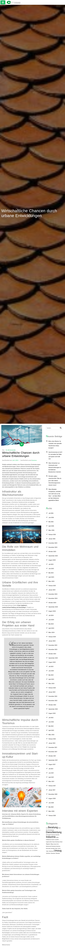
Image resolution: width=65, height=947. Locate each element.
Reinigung (54, 846)
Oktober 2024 (52, 602)
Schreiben (53, 848)
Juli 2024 (50, 615)
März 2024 (51, 632)
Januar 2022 (51, 743)
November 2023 (52, 649)
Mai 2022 (50, 726)
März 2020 (51, 811)
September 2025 (53, 556)
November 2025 (52, 547)
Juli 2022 (50, 717)
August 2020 (52, 798)
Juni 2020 (51, 803)
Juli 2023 (50, 666)
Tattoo (47, 851)
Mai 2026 (50, 522)
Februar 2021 (52, 785)
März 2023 (51, 683)
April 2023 (51, 679)
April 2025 (51, 577)
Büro (47, 830)
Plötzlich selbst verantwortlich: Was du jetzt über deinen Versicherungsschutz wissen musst (54, 480)
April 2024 (51, 628)
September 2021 (53, 760)
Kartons (52, 839)
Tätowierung (51, 851)
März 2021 (51, 781)
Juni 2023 (51, 671)
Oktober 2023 (52, 653)
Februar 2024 (52, 636)
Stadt (56, 848)
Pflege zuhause (54, 844)
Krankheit (57, 839)
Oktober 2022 (52, 705)
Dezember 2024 (52, 594)
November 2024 (52, 598)
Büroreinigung (51, 830)
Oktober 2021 (52, 756)
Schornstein (48, 848)
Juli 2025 (50, 564)
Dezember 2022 (52, 696)
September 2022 (53, 709)
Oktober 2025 (52, 551)
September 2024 (53, 607)
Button (59, 827)
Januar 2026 (51, 539)
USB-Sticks (48, 853)
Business (34, 460)
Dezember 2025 (52, 543)
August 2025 (52, 560)
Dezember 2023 (52, 645)
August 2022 (52, 713)
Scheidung (58, 846)
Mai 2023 (50, 675)
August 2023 (52, 662)
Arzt (47, 827)
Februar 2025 (52, 585)
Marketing (57, 841)
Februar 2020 (52, 815)
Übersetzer (58, 853)
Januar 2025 (51, 590)
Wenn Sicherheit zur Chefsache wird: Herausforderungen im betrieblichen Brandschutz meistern (54, 467)
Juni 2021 (51, 773)
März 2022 (51, 734)
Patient (61, 841)
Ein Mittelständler (11, 450)
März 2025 (51, 581)
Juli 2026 (50, 513)
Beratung (53, 827)
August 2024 (52, 611)
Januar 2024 (51, 641)
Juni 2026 (51, 517)
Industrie (51, 836)
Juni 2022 (51, 722)
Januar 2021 (51, 790)
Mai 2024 (50, 624)
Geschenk (57, 834)
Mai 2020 (50, 807)
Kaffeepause (48, 839)
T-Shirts (59, 848)
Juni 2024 (51, 619)
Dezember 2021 (52, 747)
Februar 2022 (52, 739)
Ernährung (53, 834)
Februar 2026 (52, 534)
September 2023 (53, 658)
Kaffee (57, 837)
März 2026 (51, 530)
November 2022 (52, 700)
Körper (53, 841)
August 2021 (52, 764)
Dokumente (48, 834)
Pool (58, 844)
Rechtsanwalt (48, 846)
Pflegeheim (48, 844)
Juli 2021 (50, 768)
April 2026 (51, 526)
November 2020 (52, 794)
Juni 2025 (51, 568)
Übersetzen (53, 853)
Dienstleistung (54, 832)
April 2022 (51, 730)
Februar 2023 (52, 688)
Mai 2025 (50, 573)
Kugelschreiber (49, 841)
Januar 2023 (51, 692)
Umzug (58, 850)
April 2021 (51, 777)
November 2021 (52, 751)
